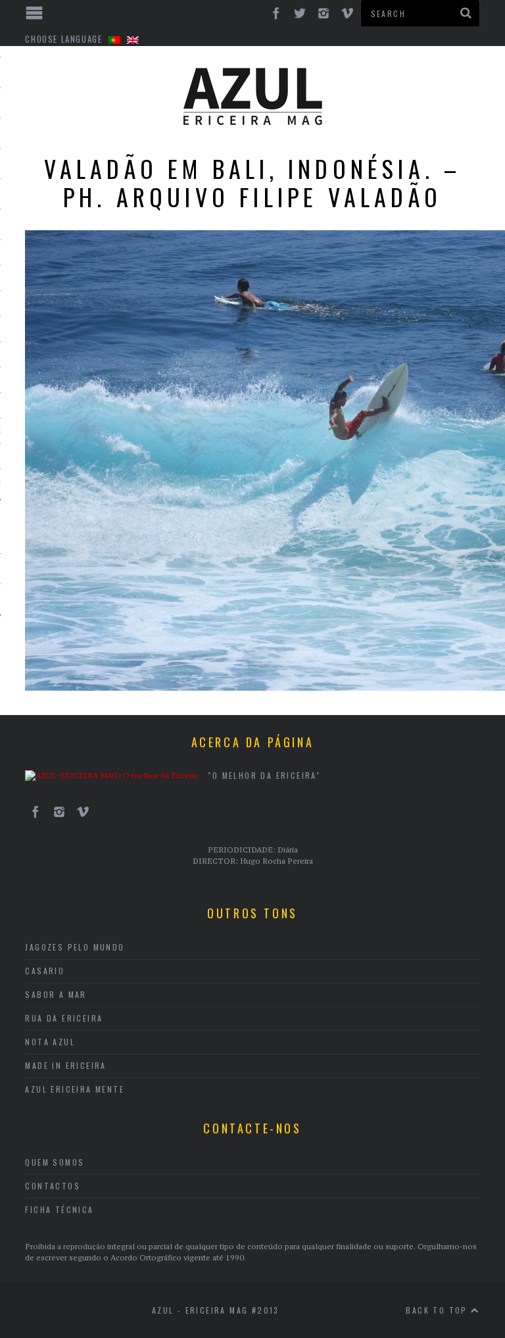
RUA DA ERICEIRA (64, 1018)
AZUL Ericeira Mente (74, 1089)
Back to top (438, 1310)
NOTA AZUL (50, 1041)
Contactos (52, 1185)
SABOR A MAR (55, 994)
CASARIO (44, 970)
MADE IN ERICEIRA (65, 1065)
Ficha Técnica (59, 1209)
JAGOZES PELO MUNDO (74, 947)
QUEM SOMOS (54, 1162)
